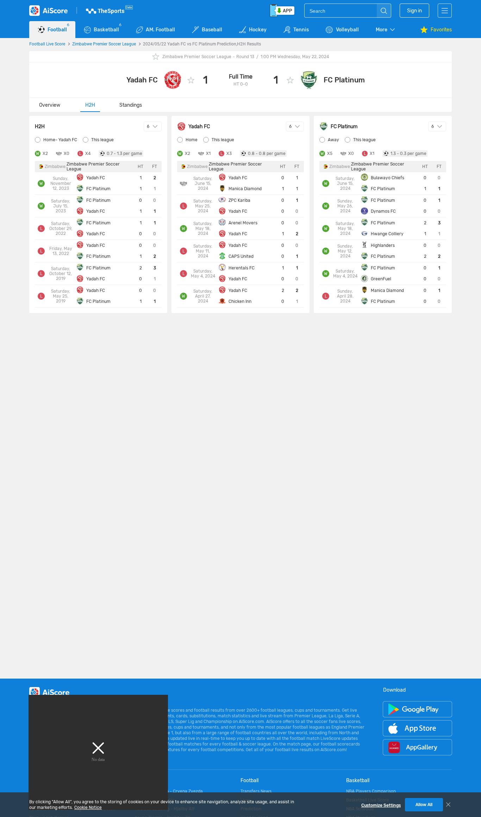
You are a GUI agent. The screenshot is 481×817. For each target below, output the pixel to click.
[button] (386, 30)
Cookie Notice (88, 807)
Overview (49, 105)
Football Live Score (47, 43)
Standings (130, 105)
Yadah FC (142, 80)
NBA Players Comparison (371, 791)
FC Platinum (344, 80)
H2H (90, 105)
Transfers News (256, 791)
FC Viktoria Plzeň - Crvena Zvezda (169, 791)
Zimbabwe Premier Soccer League (104, 43)
